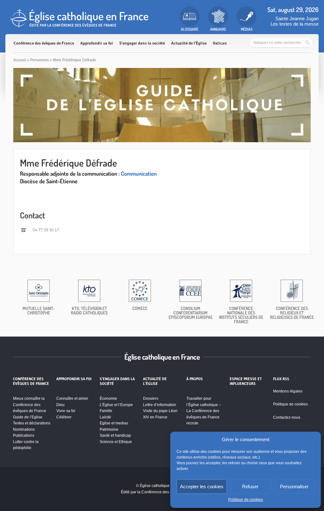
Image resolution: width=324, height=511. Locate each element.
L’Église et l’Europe (116, 405)
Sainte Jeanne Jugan (297, 18)
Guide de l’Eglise (27, 417)
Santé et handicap (115, 435)
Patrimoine (109, 429)
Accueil (19, 60)
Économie (108, 398)
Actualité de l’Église (189, 43)
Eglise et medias (114, 423)
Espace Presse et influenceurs (246, 381)
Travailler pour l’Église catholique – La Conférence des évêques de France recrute (203, 410)
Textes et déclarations (31, 423)
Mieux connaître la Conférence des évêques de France (29, 404)
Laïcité (105, 417)
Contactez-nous (286, 417)
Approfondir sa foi (96, 43)
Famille (106, 411)
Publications (23, 435)
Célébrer (64, 417)
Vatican (220, 43)
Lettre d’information (159, 405)
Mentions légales (287, 391)
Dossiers (150, 398)
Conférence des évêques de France (44, 43)
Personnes (39, 60)
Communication (139, 173)
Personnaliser (294, 486)
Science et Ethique (116, 442)
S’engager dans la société (142, 43)
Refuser (250, 486)
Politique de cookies (245, 499)
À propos (194, 379)
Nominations (24, 429)
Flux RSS (281, 379)
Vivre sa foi (65, 411)
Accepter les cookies (201, 486)
